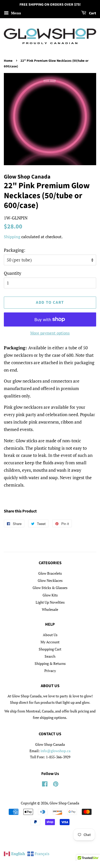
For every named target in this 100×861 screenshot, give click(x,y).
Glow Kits (50, 595)
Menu (15, 12)
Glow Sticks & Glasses (50, 587)
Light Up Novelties (50, 602)
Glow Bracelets (50, 573)
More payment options (50, 332)
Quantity (12, 273)
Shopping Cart (50, 649)
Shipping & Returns (50, 663)
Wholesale (50, 609)
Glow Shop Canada (64, 803)
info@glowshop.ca (56, 750)
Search (50, 656)
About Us (50, 634)
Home (8, 60)
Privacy (50, 670)
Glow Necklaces (50, 580)
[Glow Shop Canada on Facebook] (45, 784)
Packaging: (14, 250)
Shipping (12, 236)
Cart (92, 13)
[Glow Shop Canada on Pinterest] (55, 784)
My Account (50, 641)
